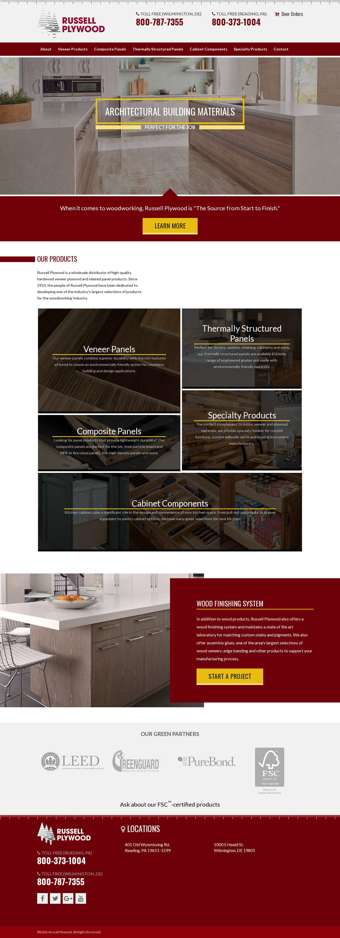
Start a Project (230, 676)
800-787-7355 (159, 21)
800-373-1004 (236, 21)
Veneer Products (73, 49)
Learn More (170, 225)
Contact (281, 49)
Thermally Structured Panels (158, 49)
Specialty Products (250, 49)
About (46, 49)
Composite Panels (110, 49)
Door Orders (292, 13)
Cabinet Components (208, 49)
